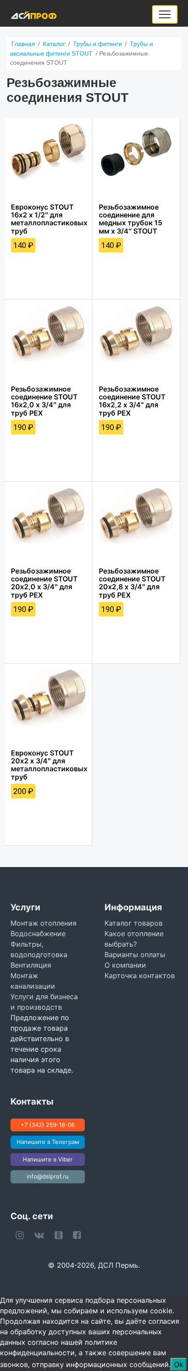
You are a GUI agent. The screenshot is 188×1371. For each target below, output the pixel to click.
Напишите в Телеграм (48, 1141)
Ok (178, 1364)
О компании (125, 965)
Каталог (54, 43)
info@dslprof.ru (48, 1176)
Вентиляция (30, 965)
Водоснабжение (38, 933)
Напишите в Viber (48, 1159)
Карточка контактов (139, 975)
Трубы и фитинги (97, 43)
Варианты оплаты (134, 954)
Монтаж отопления (43, 923)
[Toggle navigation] (165, 14)
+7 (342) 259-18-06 (48, 1124)
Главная (23, 43)
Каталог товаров (133, 923)
